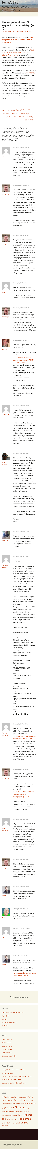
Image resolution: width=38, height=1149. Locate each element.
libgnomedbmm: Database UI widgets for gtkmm (20, 118)
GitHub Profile (6, 1043)
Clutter (33, 1100)
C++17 (29, 1100)
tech (18, 1123)
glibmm (6, 1108)
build (12, 1100)
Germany (31, 1103)
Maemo (28, 1114)
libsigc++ (5, 1026)
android (14, 1097)
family (13, 1103)
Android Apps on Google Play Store (13, 1012)
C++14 (24, 1100)
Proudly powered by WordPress (12, 1145)
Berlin (30, 1096)
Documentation (6, 1103)
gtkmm (4, 1019)
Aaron (4, 896)
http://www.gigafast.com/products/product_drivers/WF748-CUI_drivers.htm (24, 360)
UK (29, 1123)
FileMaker (17, 1103)
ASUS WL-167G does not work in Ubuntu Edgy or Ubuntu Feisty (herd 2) (18, 52)
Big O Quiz (5, 1016)
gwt (18, 1111)
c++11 (20, 1100)
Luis (3, 157)
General (20, 31)
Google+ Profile (7, 1046)
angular (20, 1097)
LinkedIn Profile (7, 1049)
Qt (10, 1123)
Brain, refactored (7, 1073)
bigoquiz (5, 1100)
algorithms (7, 1097)
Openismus (24, 1119)
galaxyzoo (23, 1103)
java (27, 1111)
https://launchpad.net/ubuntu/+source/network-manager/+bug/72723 (24, 794)
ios (24, 1111)
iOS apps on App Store (9, 1022)
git (3, 1108)
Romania (14, 1123)
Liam (15, 1115)
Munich (6, 1118)
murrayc (6, 194)
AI (2, 1097)
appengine (24, 1097)
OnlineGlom (13, 1119)
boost (9, 1100)
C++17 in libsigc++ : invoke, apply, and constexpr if (18, 1076)
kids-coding (5, 1115)
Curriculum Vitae (7, 1039)
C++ (15, 1100)
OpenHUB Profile (7, 1053)
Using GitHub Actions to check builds (13, 1070)
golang (26, 1108)
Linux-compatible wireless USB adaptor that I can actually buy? (18, 39)
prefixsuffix (5, 1123)
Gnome (19, 1107)
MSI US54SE (30, 73)
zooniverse (5, 1126)
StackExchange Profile (9, 1056)
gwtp (21, 1111)
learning (11, 1115)
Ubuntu (29, 31)
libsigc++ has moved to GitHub (11, 1080)
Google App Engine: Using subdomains (14, 1083)
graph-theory (6, 1111)
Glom (12, 1107)
